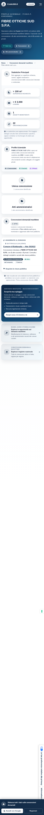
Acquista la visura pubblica (16, 269)
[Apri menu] (40, 4)
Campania (9, 262)
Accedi (31, 4)
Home (3, 63)
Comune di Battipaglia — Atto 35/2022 (19, 247)
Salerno (19, 262)
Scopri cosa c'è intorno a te (16, 315)
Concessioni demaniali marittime (21, 63)
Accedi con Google (13, 811)
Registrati (33, 811)
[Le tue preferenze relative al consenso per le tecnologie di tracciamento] (42, 611)
